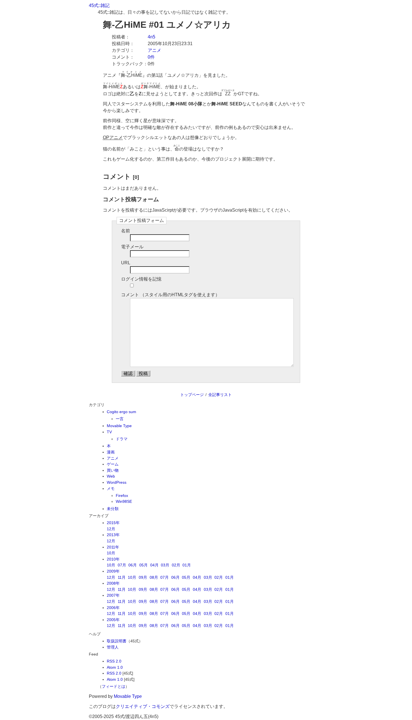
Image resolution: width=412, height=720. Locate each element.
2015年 (113, 522)
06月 (132, 565)
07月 (122, 565)
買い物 (113, 470)
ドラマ (122, 439)
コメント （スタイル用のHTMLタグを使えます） (170, 294)
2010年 (113, 559)
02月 (176, 565)
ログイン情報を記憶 (141, 279)
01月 (186, 565)
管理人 (113, 647)
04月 (154, 565)
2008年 (113, 583)
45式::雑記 (99, 5)
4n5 (151, 36)
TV (109, 432)
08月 (154, 577)
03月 (165, 565)
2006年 (113, 607)
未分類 (113, 508)
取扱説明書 (116, 641)
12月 (111, 529)
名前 (125, 230)
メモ (111, 488)
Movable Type (119, 425)
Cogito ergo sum (121, 411)
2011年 (113, 547)
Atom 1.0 (115, 667)
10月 (111, 553)
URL (125, 262)
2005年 (113, 619)
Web (111, 476)
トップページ (192, 394)
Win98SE (124, 501)
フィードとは (113, 686)
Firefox (122, 495)
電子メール (132, 246)
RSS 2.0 (114, 661)
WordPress (116, 482)
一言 (120, 418)
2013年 (113, 535)
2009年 (113, 571)
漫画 (111, 452)
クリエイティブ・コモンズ (143, 706)
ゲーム (113, 464)
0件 (151, 57)
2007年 (113, 595)
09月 (143, 577)
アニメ (154, 50)
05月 (143, 565)
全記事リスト (220, 394)
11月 (122, 577)
